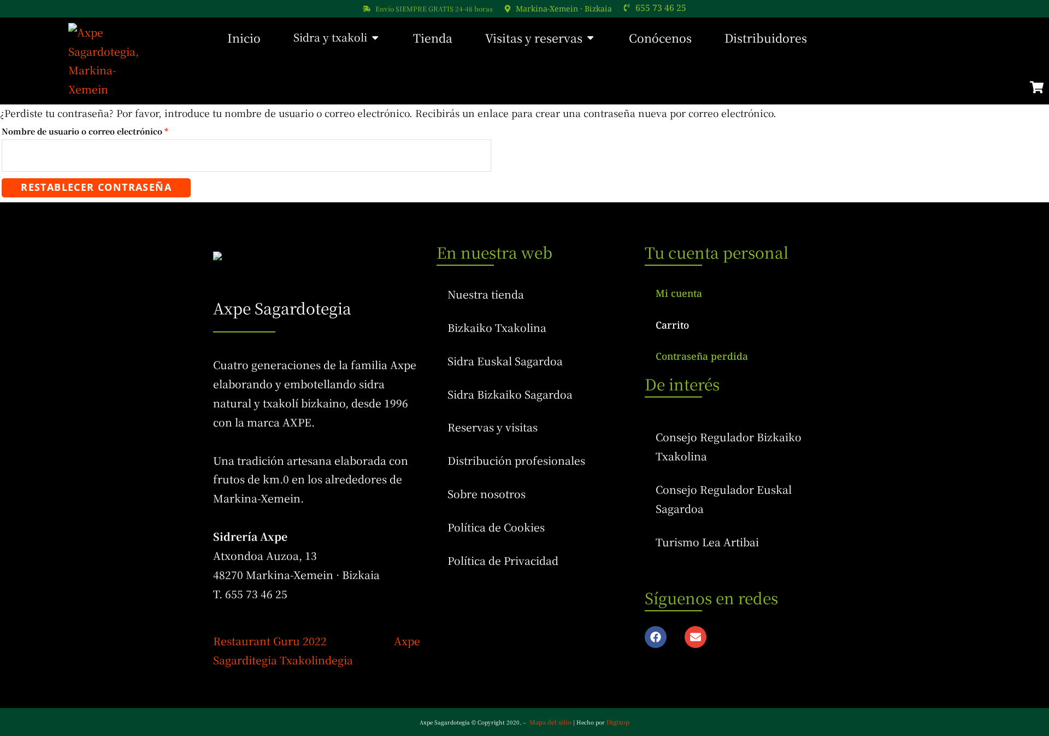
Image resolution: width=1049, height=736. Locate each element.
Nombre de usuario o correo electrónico (108, 130)
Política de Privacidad (502, 560)
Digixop (617, 721)
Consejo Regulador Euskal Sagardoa (724, 499)
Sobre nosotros (486, 493)
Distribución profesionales (516, 460)
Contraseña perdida (702, 356)
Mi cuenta (679, 293)
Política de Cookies (496, 527)
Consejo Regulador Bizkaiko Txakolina (729, 446)
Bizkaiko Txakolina (496, 327)
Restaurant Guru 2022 (270, 641)
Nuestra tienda (485, 294)
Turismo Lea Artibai (707, 542)
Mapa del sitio (550, 721)
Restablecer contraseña (96, 187)
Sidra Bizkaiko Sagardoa (510, 394)
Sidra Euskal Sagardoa (505, 361)
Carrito (672, 324)
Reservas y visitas (492, 427)
